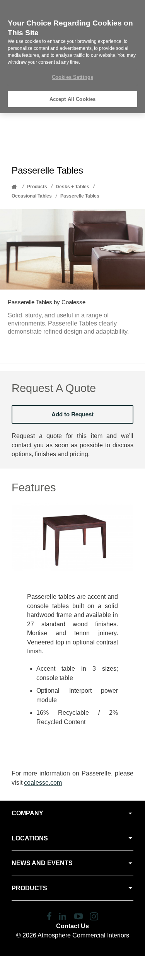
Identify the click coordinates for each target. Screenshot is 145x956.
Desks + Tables (72, 186)
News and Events (42, 863)
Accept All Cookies (72, 99)
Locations (30, 838)
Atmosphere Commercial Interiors (83, 935)
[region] (72, 56)
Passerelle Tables (79, 196)
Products (37, 186)
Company (27, 813)
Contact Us (72, 926)
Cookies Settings (72, 77)
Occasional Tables (32, 196)
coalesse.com (43, 782)
